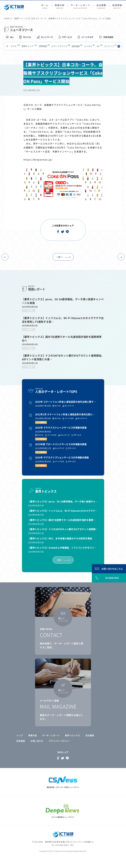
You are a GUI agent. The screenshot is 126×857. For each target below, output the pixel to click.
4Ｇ (99, 46)
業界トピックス (72, 735)
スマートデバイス (60, 46)
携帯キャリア (29, 46)
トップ (19, 735)
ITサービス (67, 37)
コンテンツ (110, 46)
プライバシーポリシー (59, 740)
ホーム (45, 6)
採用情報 (117, 6)
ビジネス (89, 46)
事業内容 (60, 6)
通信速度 (77, 46)
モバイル (27, 37)
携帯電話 (44, 46)
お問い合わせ (36, 740)
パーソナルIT (87, 37)
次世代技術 (108, 37)
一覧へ (59, 256)
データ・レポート (80, 6)
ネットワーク (47, 37)
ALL (12, 37)
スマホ (14, 46)
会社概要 (101, 6)
